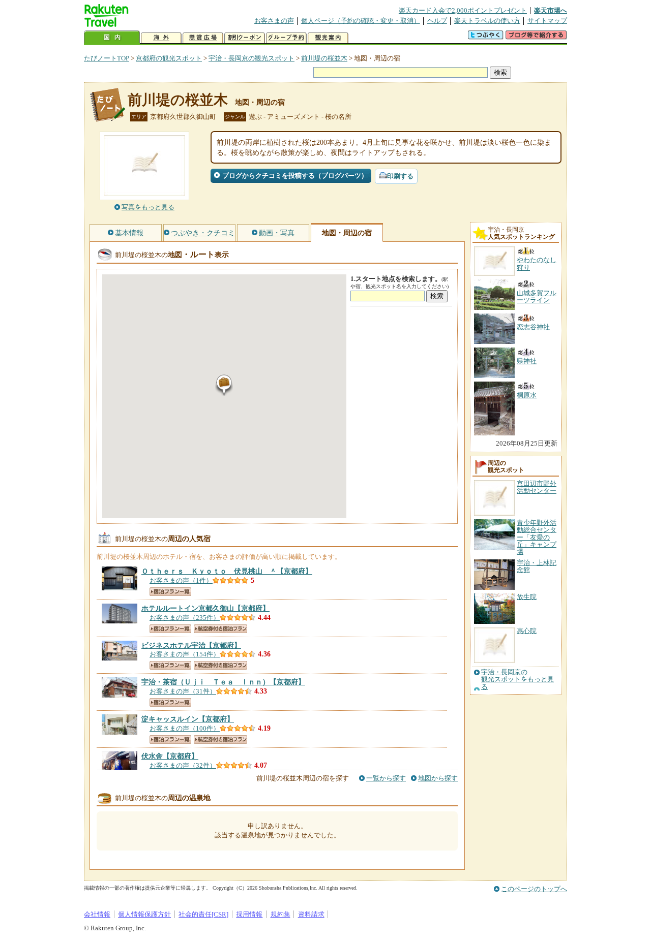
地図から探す (438, 778)
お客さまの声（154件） (185, 654)
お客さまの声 (274, 20)
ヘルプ (437, 20)
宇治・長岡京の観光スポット (251, 58)
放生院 (527, 597)
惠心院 (527, 631)
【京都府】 (226, 571)
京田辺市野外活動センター (536, 487)
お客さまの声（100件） (185, 728)
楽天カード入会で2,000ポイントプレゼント (463, 10)
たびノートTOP (106, 58)
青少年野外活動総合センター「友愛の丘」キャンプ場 (536, 537)
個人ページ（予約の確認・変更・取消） (360, 20)
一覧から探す (386, 778)
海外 (161, 37)
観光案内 (328, 37)
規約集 (280, 914)
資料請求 (311, 914)
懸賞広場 (203, 37)
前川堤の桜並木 (324, 58)
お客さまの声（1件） (181, 580)
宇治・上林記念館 (536, 566)
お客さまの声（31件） (183, 691)
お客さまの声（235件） (185, 617)
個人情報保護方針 (144, 914)
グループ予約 (286, 37)
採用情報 (249, 914)
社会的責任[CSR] (203, 914)
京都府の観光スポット (169, 58)
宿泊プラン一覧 (170, 591)
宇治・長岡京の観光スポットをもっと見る (517, 679)
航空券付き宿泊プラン (220, 628)
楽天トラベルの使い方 (487, 20)
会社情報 (97, 914)
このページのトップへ (534, 889)
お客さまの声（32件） (183, 765)
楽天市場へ (550, 10)
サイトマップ (547, 20)
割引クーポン (244, 37)
